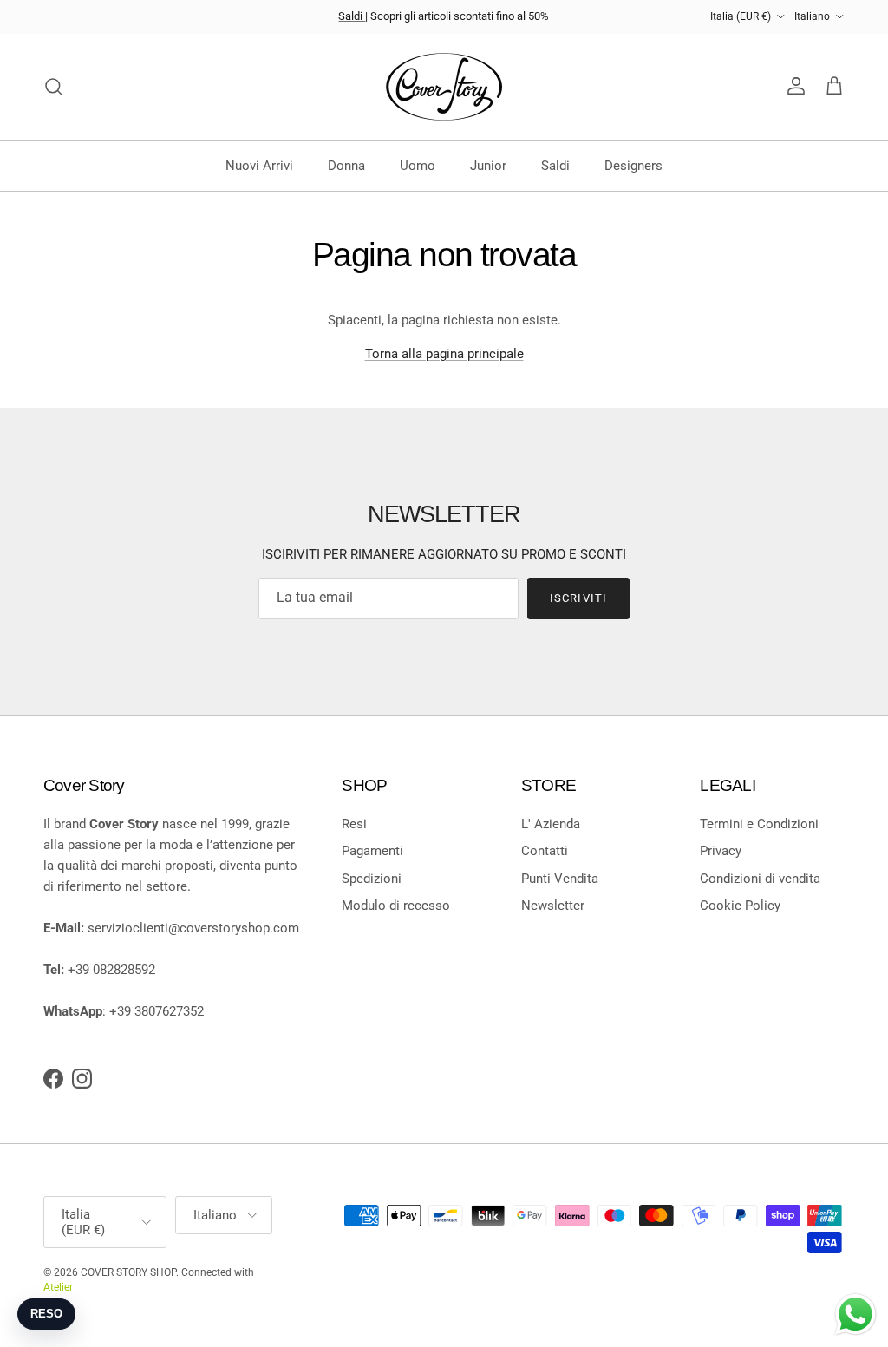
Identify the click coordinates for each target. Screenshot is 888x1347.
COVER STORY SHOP (128, 1272)
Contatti (544, 851)
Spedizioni (372, 878)
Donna (346, 165)
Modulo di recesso (396, 905)
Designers (633, 165)
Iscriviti (578, 598)
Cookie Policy (740, 905)
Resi (354, 824)
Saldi (351, 16)
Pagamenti (372, 851)
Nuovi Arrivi (259, 165)
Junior (488, 165)
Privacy (720, 851)
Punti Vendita (559, 878)
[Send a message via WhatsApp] (855, 1314)
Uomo (417, 165)
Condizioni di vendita (760, 878)
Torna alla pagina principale (444, 354)
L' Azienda (550, 824)
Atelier (58, 1287)
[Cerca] (53, 86)
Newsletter (552, 905)
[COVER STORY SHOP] (444, 86)
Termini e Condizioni (759, 824)
